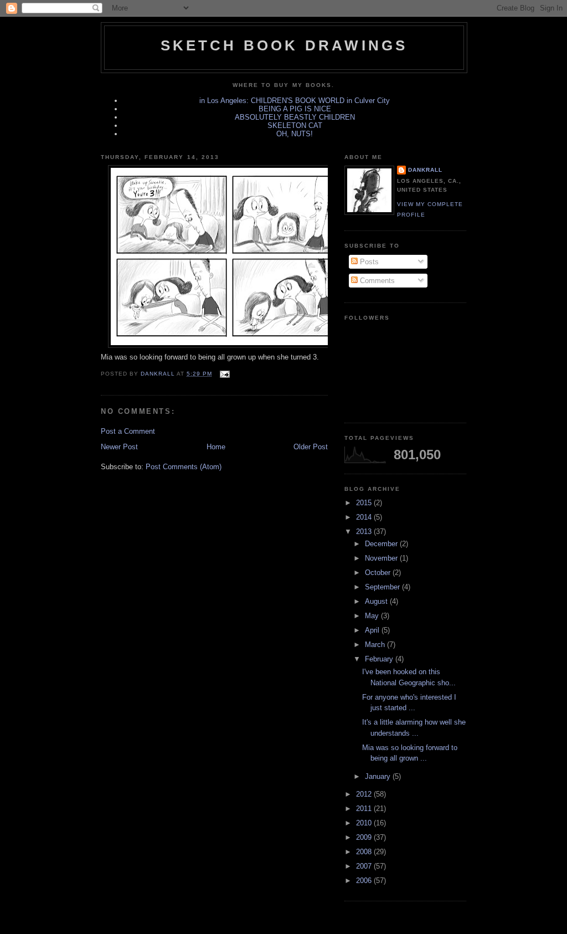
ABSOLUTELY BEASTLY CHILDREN (295, 117)
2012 (365, 794)
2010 (365, 823)
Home (216, 447)
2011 (365, 808)
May (373, 616)
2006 (365, 880)
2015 (365, 503)
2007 (365, 866)
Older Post (310, 447)
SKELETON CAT (294, 125)
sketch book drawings (284, 45)
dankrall (425, 170)
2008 (365, 852)
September (383, 587)
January (379, 776)
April (373, 630)
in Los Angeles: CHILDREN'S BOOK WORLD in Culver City (294, 100)
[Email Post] (224, 374)
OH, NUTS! (294, 134)
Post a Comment (128, 431)
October (379, 572)
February (380, 659)
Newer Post (119, 447)
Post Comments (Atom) (183, 467)
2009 (365, 837)
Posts (368, 262)
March (376, 644)
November (382, 558)
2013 (365, 531)
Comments (376, 280)
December (382, 544)
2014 (365, 517)
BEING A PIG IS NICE (295, 109)
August (377, 601)
